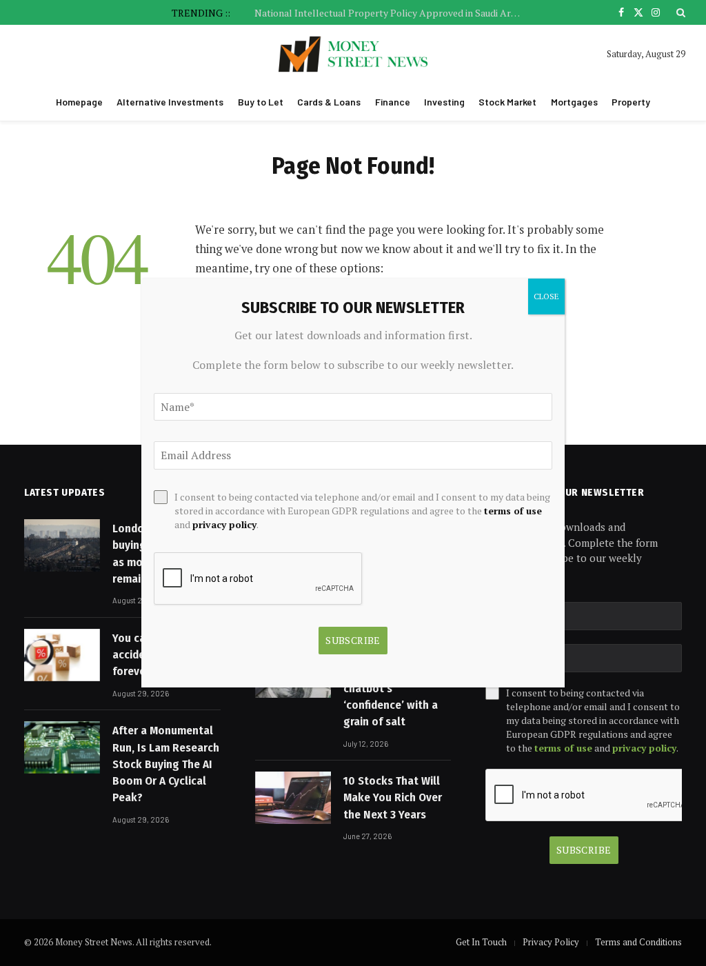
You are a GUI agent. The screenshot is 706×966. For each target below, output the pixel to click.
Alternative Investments (170, 102)
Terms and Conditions (638, 942)
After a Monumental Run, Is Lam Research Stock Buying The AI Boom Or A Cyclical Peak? (165, 764)
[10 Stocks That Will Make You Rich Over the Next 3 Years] (293, 798)
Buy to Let (260, 102)
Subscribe (584, 849)
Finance (392, 102)
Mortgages (574, 102)
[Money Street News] (353, 54)
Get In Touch (481, 942)
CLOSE (546, 296)
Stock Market (507, 102)
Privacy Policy (551, 942)
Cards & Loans (329, 102)
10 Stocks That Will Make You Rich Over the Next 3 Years (392, 798)
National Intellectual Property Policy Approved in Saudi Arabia (391, 13)
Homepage (79, 102)
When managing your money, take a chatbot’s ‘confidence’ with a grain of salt (396, 688)
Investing (444, 102)
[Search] (679, 12)
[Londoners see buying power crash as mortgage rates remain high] (62, 545)
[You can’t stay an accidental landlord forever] (62, 655)
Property (631, 102)
